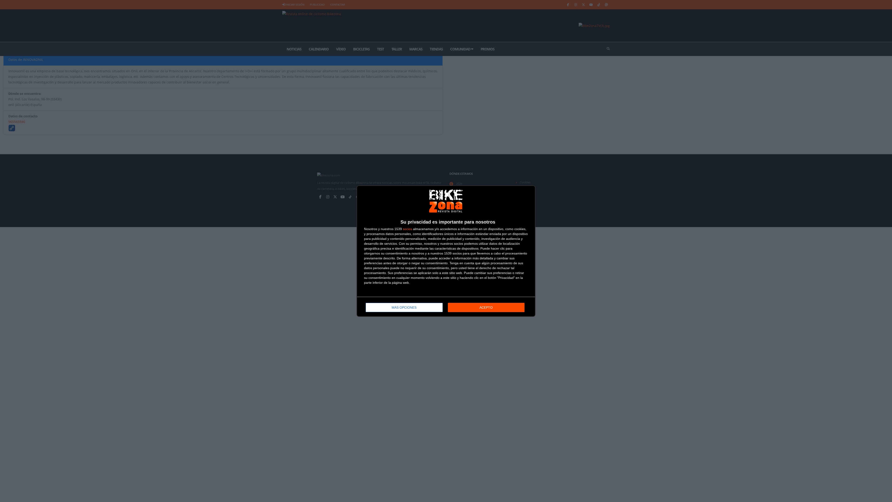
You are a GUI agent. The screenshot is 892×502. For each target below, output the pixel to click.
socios (407, 229)
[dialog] (446, 251)
